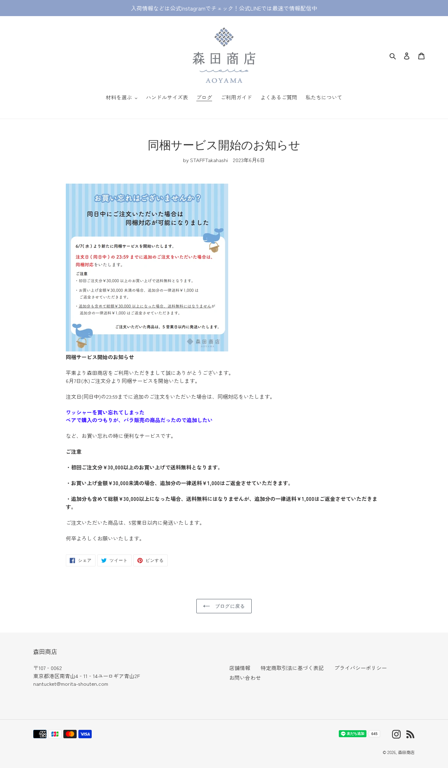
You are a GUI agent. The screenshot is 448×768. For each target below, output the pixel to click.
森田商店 (406, 752)
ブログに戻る (229, 606)
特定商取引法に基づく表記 (292, 667)
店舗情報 (239, 667)
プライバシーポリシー (360, 667)
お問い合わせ (245, 677)
